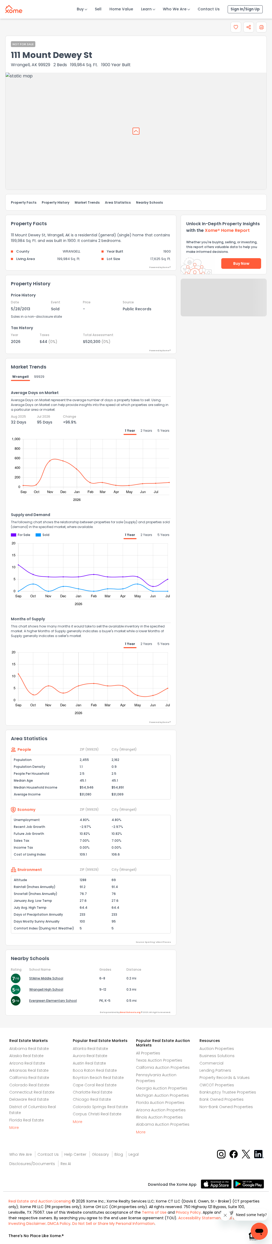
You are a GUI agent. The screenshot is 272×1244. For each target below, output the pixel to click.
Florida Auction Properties (160, 1102)
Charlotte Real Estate (92, 1092)
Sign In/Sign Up (245, 9)
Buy (80, 9)
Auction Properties (216, 1048)
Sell (98, 9)
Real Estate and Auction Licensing (39, 1201)
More (14, 1127)
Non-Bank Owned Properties (226, 1106)
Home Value (121, 9)
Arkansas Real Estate (29, 1070)
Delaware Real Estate (29, 1099)
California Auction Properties (163, 1067)
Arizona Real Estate (27, 1063)
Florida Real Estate (26, 1120)
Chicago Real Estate (92, 1099)
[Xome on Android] (248, 1183)
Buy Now (241, 263)
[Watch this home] (236, 27)
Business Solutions (217, 1055)
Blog (118, 1154)
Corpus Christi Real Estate (97, 1114)
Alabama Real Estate (29, 1048)
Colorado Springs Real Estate (100, 1106)
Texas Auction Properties (159, 1060)
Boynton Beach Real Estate (98, 1077)
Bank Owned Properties (221, 1099)
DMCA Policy (59, 1223)
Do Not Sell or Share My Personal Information (113, 1223)
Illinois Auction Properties (159, 1117)
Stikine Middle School (46, 978)
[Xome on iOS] (217, 1183)
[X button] (246, 1154)
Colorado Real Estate (29, 1085)
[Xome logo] (13, 8)
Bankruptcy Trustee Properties (227, 1092)
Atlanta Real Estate (90, 1048)
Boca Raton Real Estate (95, 1070)
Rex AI (66, 1163)
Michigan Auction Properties (162, 1095)
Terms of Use (154, 1212)
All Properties (148, 1053)
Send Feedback (224, 302)
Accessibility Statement (200, 1218)
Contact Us (209, 9)
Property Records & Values (224, 1077)
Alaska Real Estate (26, 1055)
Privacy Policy (188, 1212)
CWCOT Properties (216, 1085)
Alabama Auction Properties (162, 1124)
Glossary (100, 1154)
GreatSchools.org (130, 1012)
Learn (146, 9)
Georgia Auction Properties (161, 1088)
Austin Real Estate (89, 1063)
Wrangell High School (46, 989)
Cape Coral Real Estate (95, 1085)
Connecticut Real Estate (31, 1092)
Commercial (211, 1063)
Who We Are (174, 9)
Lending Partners (215, 1070)
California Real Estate (29, 1077)
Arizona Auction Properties (161, 1110)
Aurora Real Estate (90, 1055)
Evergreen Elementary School (53, 1000)
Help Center (75, 1154)
